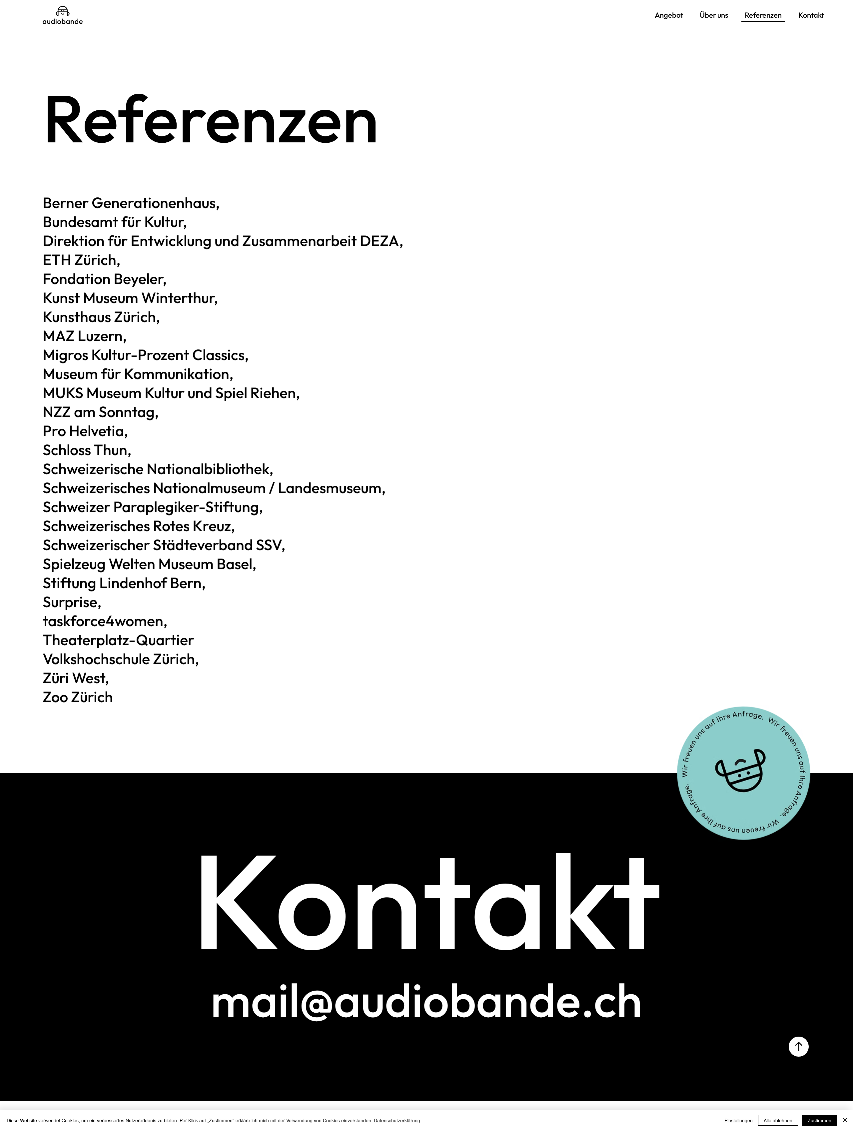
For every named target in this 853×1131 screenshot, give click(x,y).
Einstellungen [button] (738, 1120)
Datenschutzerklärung (397, 1120)
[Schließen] (845, 1120)
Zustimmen (819, 1120)
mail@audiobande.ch (426, 999)
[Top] (798, 1046)
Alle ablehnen (778, 1120)
